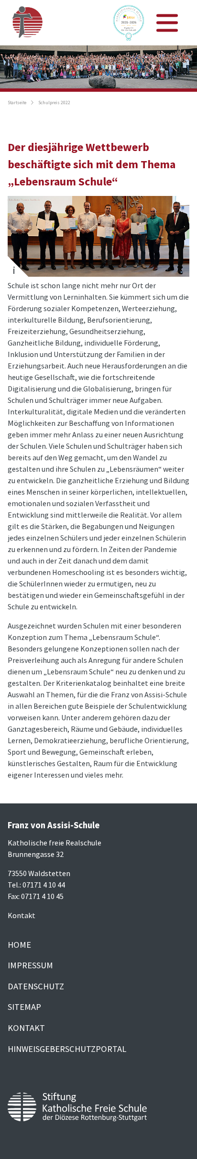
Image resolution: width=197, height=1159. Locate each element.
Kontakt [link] (26, 1027)
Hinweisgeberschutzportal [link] (67, 1048)
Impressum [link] (30, 965)
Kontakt (21, 915)
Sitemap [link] (24, 1006)
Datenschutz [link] (36, 986)
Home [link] (19, 944)
